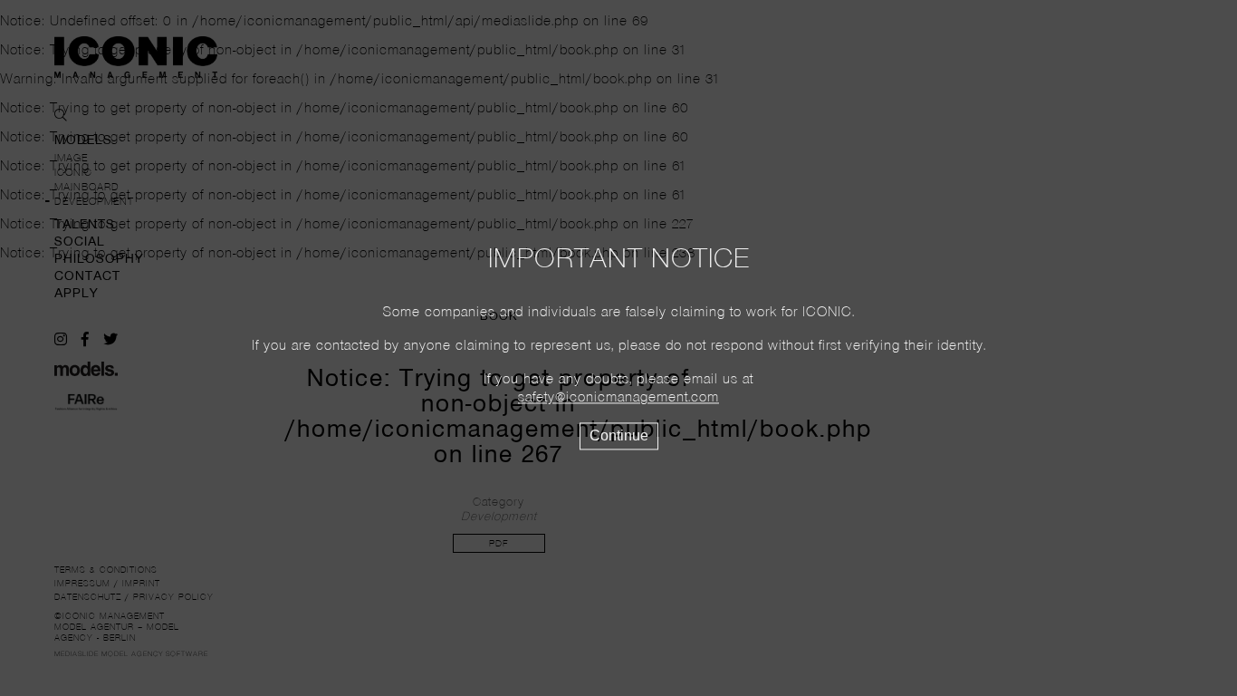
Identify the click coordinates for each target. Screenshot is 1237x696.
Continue (619, 436)
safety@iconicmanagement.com (618, 399)
